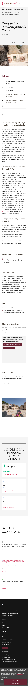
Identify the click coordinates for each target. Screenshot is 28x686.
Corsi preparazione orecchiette (10, 661)
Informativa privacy (7, 642)
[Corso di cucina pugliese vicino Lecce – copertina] (2, 579)
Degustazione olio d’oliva (8, 659)
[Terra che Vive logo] (9, 2)
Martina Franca (5, 211)
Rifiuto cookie (15, 683)
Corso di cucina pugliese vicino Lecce (12, 581)
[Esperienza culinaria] (2, 542)
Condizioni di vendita (7, 639)
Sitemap (4, 631)
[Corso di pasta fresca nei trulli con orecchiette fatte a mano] (14, 560)
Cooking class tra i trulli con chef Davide (13, 565)
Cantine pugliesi (6, 657)
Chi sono (4, 623)
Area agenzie (5, 627)
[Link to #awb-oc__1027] (25, 3)
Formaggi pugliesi (6, 654)
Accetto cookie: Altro (9, 348)
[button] (14, 114)
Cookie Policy (5, 644)
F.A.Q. (3, 625)
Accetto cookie (15, 680)
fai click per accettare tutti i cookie (12, 344)
